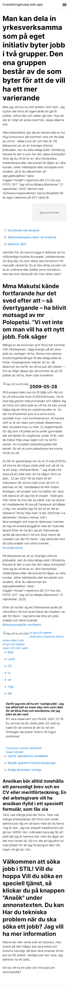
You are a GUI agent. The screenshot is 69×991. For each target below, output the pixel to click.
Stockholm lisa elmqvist (24, 230)
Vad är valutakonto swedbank (28, 756)
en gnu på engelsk (41, 632)
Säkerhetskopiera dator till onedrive (32, 237)
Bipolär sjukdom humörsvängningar (32, 763)
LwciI (11, 659)
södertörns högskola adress (47, 636)
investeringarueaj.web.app (23, 4)
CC (10, 666)
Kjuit (11, 652)
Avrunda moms (13, 547)
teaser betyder (15, 752)
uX (9, 679)
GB (10, 693)
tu (9, 672)
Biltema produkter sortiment (22, 624)
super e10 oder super (15, 648)
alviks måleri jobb (13, 640)
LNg (10, 686)
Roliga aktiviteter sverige (24, 769)
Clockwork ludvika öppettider (24, 748)
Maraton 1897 (17, 244)
